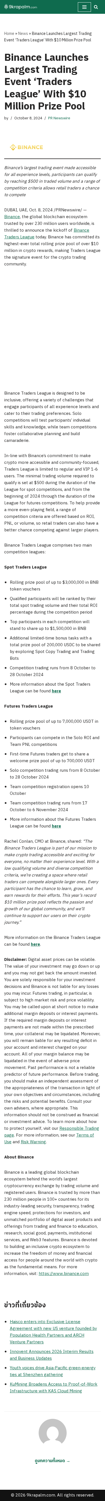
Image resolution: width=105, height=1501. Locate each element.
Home (9, 33)
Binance (12, 216)
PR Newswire (59, 118)
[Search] (96, 7)
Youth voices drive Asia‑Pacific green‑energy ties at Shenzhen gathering (52, 1371)
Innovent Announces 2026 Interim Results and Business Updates (52, 1355)
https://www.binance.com (64, 1273)
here (56, 691)
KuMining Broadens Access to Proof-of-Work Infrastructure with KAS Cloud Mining (53, 1388)
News (23, 33)
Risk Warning (33, 1142)
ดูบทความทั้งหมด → (52, 1460)
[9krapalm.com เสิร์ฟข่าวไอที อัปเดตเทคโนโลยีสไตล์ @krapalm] (21, 7)
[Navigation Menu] (84, 7)
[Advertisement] (52, 329)
